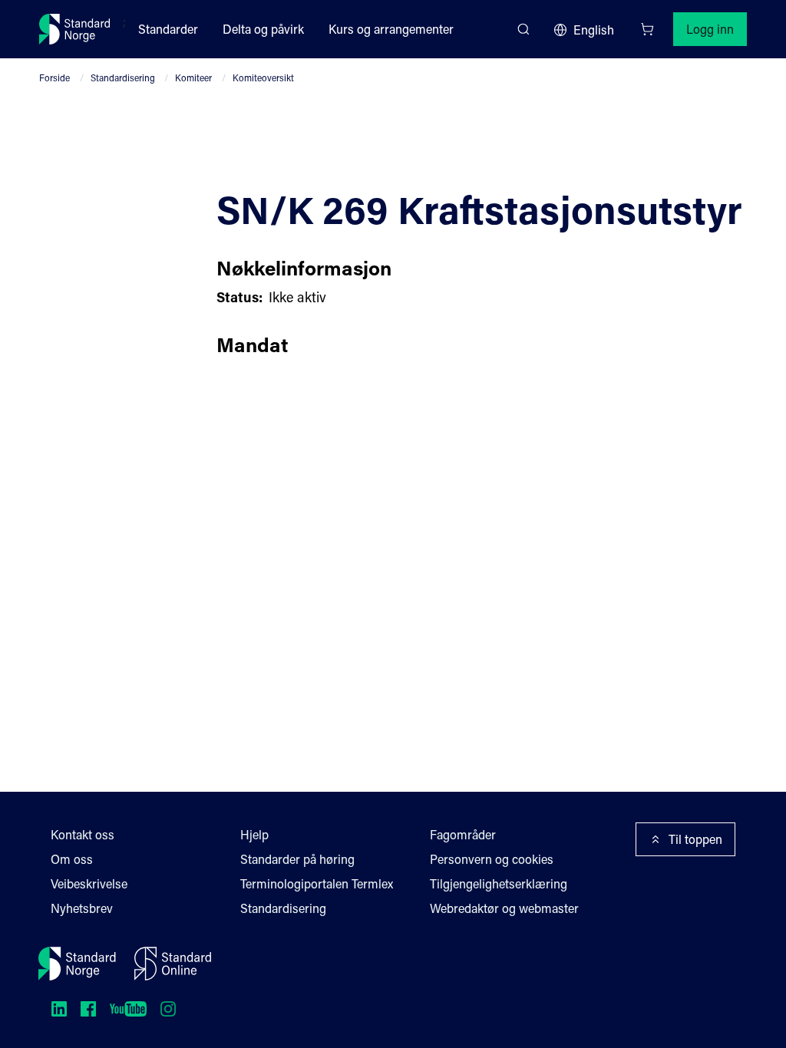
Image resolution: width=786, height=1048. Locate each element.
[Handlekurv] (647, 29)
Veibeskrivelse (89, 883)
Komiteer (193, 77)
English (593, 29)
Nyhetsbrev (82, 908)
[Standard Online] (172, 963)
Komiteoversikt (263, 77)
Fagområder (463, 834)
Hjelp (254, 834)
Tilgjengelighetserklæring (498, 883)
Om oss (72, 859)
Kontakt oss (82, 834)
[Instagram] (168, 1008)
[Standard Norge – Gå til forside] (75, 29)
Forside (54, 77)
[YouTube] (128, 1008)
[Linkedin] (59, 1008)
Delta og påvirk (263, 29)
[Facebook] (88, 1008)
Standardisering (123, 77)
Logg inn (710, 29)
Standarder (168, 29)
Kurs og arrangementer (391, 29)
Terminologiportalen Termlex (316, 883)
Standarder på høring (297, 859)
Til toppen (695, 839)
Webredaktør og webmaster (504, 908)
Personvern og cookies (491, 859)
